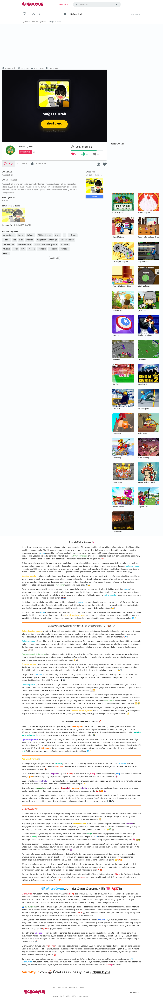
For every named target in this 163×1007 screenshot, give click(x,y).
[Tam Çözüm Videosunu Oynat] (14, 214)
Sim (23, 249)
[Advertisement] (81, 45)
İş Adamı (72, 235)
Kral (21, 240)
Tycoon (31, 249)
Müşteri (6, 249)
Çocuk (21, 235)
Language (134, 992)
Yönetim (53, 249)
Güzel (57, 235)
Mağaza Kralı (8, 245)
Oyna (94, 196)
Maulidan (65, 245)
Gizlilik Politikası (76, 988)
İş (64, 235)
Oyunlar (135, 15)
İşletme (6, 240)
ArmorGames (8, 235)
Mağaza (29, 240)
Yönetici (42, 249)
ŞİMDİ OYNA (54, 124)
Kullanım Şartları (60, 988)
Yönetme (64, 249)
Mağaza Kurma (24, 245)
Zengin (6, 254)
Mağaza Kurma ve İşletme (46, 245)
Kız (14, 240)
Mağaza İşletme (67, 240)
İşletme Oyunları (26, 147)
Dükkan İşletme (44, 235)
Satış (15, 249)
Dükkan (30, 235)
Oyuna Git (54, 258)
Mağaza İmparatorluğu (47, 240)
